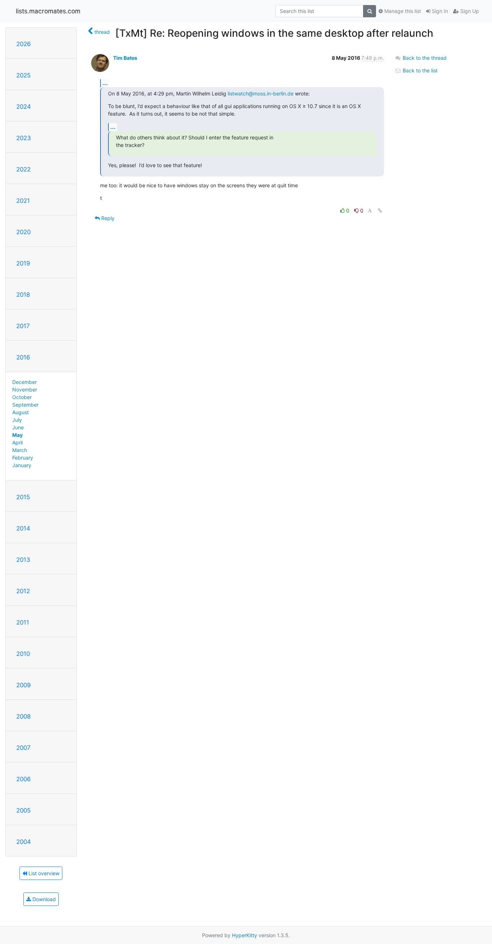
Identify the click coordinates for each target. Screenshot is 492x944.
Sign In (439, 11)
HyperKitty (244, 935)
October (22, 397)
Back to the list (419, 70)
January (21, 465)
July (17, 420)
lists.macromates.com (48, 11)
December (24, 382)
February (22, 458)
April (17, 442)
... (105, 82)
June (18, 427)
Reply (107, 218)
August (20, 412)
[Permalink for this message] (380, 210)
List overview (43, 873)
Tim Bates (125, 58)
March (19, 450)
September (25, 405)
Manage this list (402, 11)
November (24, 389)
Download (43, 899)
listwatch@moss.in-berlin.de (261, 93)
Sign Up (469, 11)
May (17, 435)
